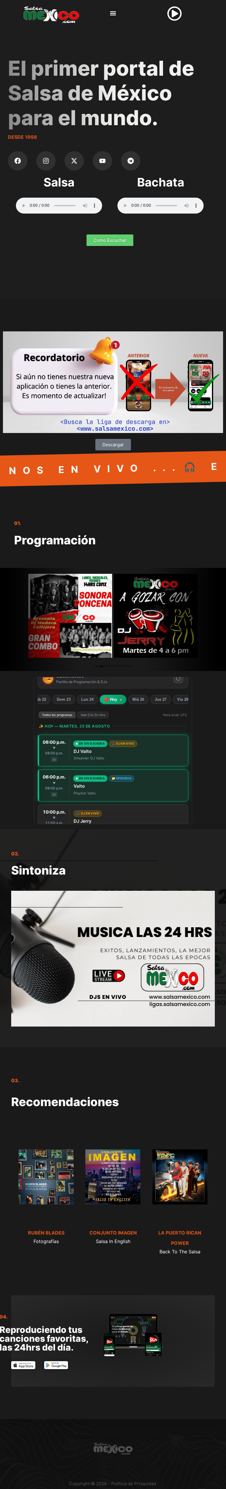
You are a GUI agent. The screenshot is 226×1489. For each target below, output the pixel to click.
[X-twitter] (74, 161)
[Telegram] (130, 161)
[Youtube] (102, 161)
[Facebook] (17, 161)
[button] (113, 13)
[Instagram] (46, 161)
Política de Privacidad (134, 1483)
